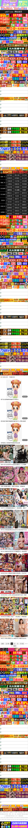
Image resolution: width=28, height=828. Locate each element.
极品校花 (9, 213)
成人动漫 (24, 178)
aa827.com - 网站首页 (13, 12)
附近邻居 (9, 187)
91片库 (10, 201)
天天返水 (24, 196)
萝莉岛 (24, 201)
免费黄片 (24, 204)
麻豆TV (17, 199)
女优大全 (17, 201)
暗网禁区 (9, 207)
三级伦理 (9, 181)
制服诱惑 (24, 207)
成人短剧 (24, 210)
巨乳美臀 (24, 181)
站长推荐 (3, 188)
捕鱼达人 (9, 193)
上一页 (7, 643)
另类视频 (24, 184)
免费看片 (3, 212)
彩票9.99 (9, 196)
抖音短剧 (9, 199)
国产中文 (9, 210)
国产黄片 (9, 204)
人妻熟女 (9, 184)
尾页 (15, 646)
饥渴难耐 (17, 187)
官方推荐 (3, 194)
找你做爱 (24, 187)
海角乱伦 (17, 207)
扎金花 (17, 196)
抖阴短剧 (17, 213)
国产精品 (9, 175)
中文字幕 (17, 181)
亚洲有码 (9, 178)
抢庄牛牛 (17, 193)
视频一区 (3, 176)
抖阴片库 (3, 206)
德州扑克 (24, 193)
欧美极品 (17, 178)
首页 (2, 643)
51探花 (24, 199)
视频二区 (3, 182)
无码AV (3, 200)
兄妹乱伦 (17, 210)
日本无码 (24, 175)
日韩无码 (24, 213)
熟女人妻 (17, 204)
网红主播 (17, 175)
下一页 (21, 643)
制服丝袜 (17, 184)
